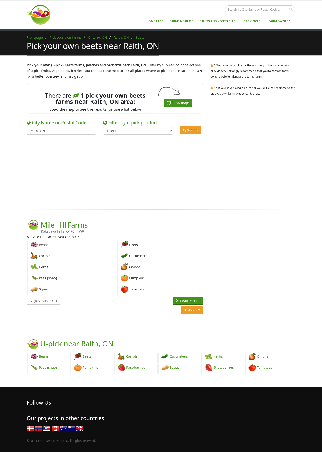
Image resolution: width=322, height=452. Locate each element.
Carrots (132, 356)
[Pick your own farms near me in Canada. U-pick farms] (41, 14)
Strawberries (223, 367)
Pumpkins (90, 367)
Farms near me (181, 21)
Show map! (180, 102)
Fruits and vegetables (217, 21)
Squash (176, 367)
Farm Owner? (279, 21)
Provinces (252, 21)
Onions (262, 356)
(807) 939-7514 (45, 300)
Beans (44, 356)
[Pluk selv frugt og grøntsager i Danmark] (30, 428)
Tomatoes (264, 367)
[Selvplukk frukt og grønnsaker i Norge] (38, 428)
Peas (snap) (48, 367)
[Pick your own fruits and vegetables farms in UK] (80, 428)
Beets (87, 356)
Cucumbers (179, 356)
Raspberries (135, 367)
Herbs (218, 356)
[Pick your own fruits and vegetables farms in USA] (47, 428)
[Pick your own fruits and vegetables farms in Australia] (63, 428)
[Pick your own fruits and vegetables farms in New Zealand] (71, 428)
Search (192, 130)
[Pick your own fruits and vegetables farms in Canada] (55, 428)
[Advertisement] (157, 171)
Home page (154, 21)
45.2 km (193, 310)
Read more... (189, 300)
